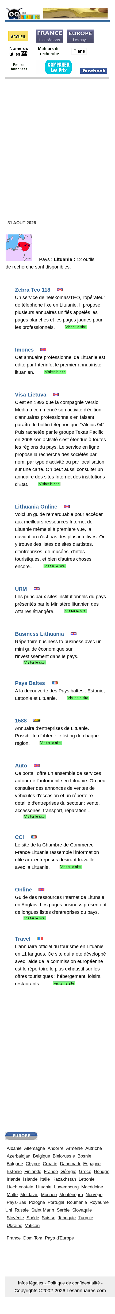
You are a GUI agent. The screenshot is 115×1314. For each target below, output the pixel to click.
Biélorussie (64, 1156)
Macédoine (92, 1186)
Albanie (14, 1148)
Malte (12, 1194)
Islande (30, 1179)
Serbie (63, 1210)
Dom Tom (32, 1238)
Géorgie (68, 1171)
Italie (45, 1179)
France (51, 1171)
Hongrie (101, 1171)
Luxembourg (66, 1186)
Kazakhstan (64, 1179)
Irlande (13, 1179)
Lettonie (86, 1179)
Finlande (32, 1171)
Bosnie (84, 1156)
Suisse (48, 1217)
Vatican (32, 1225)
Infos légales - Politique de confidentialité (59, 1283)
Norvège (94, 1194)
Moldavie (29, 1194)
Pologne (37, 1202)
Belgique (41, 1156)
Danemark (70, 1163)
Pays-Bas (16, 1202)
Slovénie (15, 1217)
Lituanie (43, 1186)
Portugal (56, 1202)
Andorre (55, 1148)
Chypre (33, 1163)
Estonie (14, 1171)
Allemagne (34, 1148)
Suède (32, 1217)
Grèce (85, 1171)
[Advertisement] (57, 142)
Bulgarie (15, 1163)
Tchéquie (67, 1217)
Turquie (85, 1217)
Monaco (49, 1194)
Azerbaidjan (18, 1156)
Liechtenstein (20, 1186)
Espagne (92, 1163)
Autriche (93, 1148)
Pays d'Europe (59, 1238)
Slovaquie (82, 1210)
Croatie (50, 1163)
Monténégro (71, 1194)
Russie (22, 1210)
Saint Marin (42, 1210)
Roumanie (77, 1202)
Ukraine (14, 1225)
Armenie (74, 1148)
